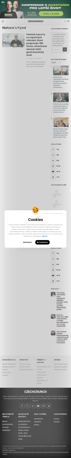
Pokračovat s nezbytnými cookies (53, 213)
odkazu (44, 236)
